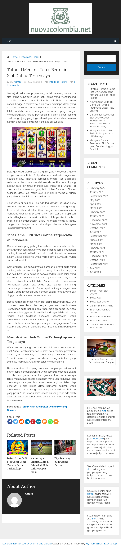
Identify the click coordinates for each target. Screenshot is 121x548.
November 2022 (98, 224)
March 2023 (96, 208)
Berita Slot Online (99, 301)
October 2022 (97, 228)
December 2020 (98, 256)
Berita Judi (95, 297)
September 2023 (99, 196)
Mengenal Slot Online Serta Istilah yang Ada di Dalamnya (101, 133)
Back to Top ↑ (111, 543)
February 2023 (97, 212)
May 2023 (95, 200)
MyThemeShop (94, 543)
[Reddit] (21, 421)
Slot (94, 518)
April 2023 (95, 204)
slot (104, 411)
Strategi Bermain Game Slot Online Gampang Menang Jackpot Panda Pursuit (102, 93)
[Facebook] (10, 421)
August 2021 (96, 240)
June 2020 (95, 272)
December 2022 (98, 220)
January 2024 (97, 192)
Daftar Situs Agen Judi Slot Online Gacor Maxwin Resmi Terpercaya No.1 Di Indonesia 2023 (102, 120)
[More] (56, 421)
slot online (97, 438)
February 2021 (97, 248)
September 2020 (99, 264)
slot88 (90, 494)
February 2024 (98, 188)
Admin (17, 81)
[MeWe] (38, 421)
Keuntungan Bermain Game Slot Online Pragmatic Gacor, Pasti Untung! (102, 106)
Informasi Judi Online (101, 316)
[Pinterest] (33, 421)
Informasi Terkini (58, 81)
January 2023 (97, 216)
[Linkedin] (27, 421)
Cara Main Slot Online (101, 305)
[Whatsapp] (50, 421)
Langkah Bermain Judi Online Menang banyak (27, 543)
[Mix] (44, 421)
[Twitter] (15, 421)
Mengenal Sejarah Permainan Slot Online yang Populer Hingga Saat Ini (102, 145)
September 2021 (99, 236)
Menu (8, 41)
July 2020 (95, 268)
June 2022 (95, 232)
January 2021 (97, 252)
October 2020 (97, 260)
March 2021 (96, 244)
